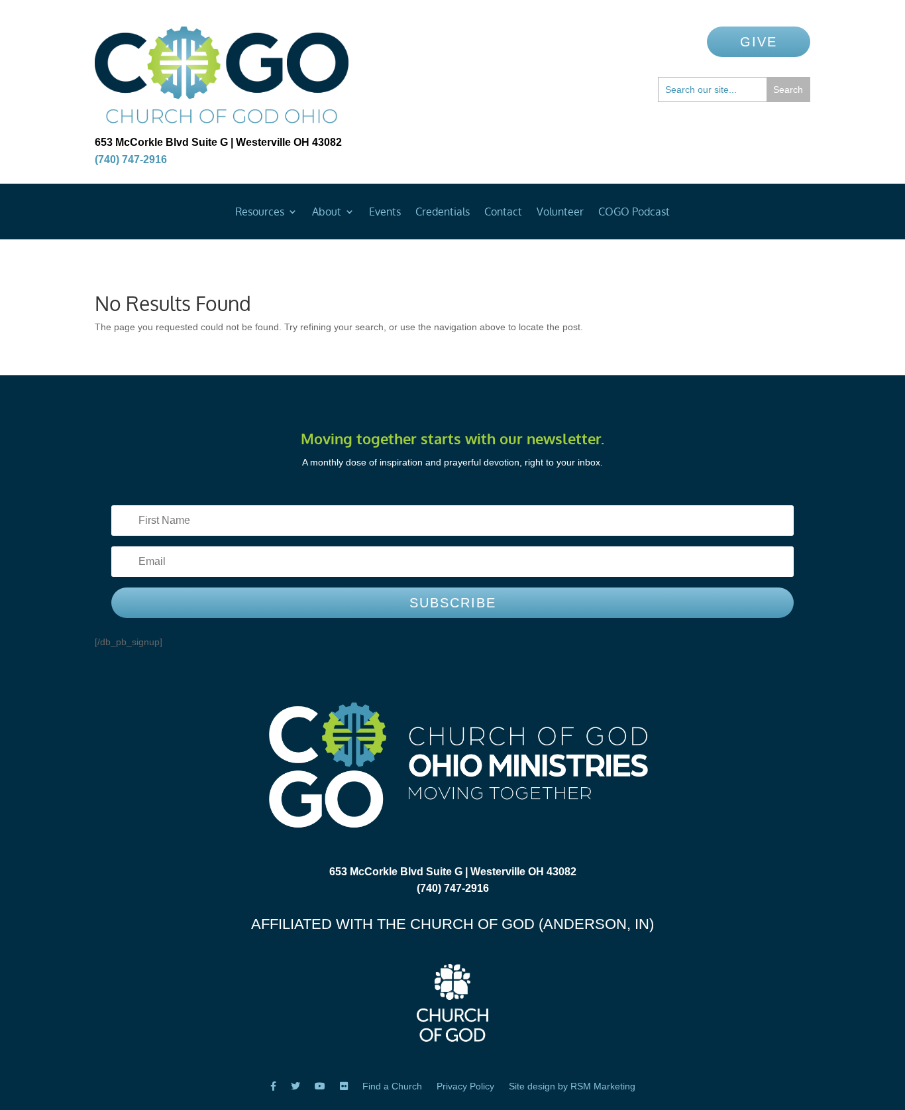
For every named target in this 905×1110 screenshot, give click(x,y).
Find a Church (392, 1086)
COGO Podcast (634, 212)
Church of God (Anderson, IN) (532, 924)
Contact (503, 212)
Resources (259, 212)
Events (385, 212)
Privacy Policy (465, 1086)
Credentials (442, 212)
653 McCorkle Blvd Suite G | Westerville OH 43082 (218, 142)
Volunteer (560, 212)
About (326, 212)
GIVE (758, 41)
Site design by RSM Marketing (572, 1086)
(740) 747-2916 (131, 159)
